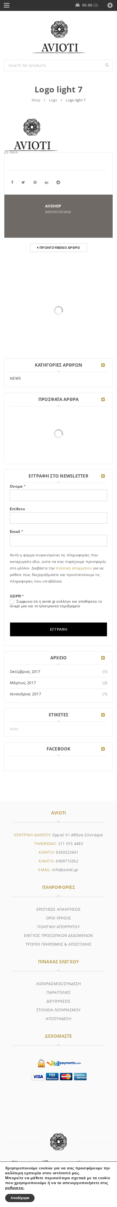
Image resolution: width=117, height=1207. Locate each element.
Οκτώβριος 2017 (25, 671)
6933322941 (67, 852)
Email (16, 531)
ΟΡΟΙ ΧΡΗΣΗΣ (58, 918)
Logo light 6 (17, 328)
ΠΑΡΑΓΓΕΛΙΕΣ (59, 992)
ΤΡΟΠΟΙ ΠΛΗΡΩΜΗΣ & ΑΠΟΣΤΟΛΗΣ (58, 944)
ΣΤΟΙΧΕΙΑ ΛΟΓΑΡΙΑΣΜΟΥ (58, 1009)
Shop (36, 100)
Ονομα (17, 486)
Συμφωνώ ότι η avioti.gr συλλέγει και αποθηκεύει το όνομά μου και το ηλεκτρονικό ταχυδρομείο (56, 603)
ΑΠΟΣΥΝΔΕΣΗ (58, 1018)
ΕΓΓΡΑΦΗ (58, 629)
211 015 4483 (70, 843)
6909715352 (67, 861)
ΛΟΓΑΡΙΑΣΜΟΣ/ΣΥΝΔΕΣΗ (58, 983)
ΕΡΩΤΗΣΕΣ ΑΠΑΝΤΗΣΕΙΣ (58, 909)
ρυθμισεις (14, 1187)
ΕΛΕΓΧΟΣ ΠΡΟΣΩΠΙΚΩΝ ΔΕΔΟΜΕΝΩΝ (58, 935)
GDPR (17, 596)
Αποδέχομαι (20, 1198)
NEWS (15, 378)
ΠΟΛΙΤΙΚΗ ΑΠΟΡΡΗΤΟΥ (58, 926)
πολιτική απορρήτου (74, 568)
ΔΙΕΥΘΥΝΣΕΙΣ (59, 1001)
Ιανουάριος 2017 (25, 693)
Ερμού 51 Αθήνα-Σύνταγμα (78, 834)
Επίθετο (17, 509)
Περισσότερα (21, 345)
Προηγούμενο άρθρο (59, 247)
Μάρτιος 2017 (23, 682)
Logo (53, 100)
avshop (53, 206)
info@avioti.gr (65, 869)
